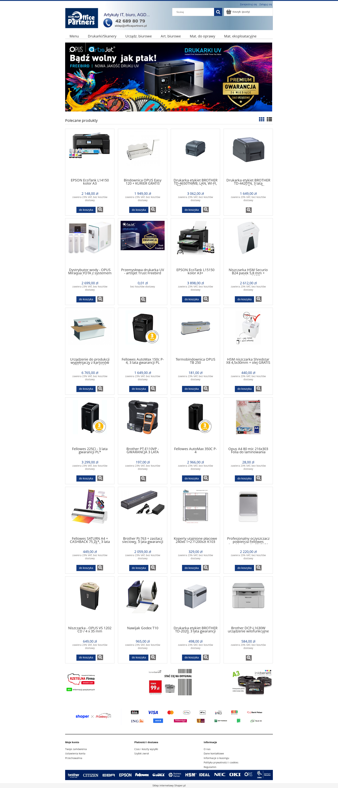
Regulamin (210, 767)
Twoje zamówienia (76, 749)
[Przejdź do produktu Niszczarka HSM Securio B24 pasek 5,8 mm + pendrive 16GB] (248, 243)
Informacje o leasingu (216, 758)
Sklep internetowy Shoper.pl (169, 785)
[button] (100, 209)
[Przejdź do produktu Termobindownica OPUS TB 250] (195, 332)
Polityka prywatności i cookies (221, 762)
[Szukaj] (218, 12)
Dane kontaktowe (214, 753)
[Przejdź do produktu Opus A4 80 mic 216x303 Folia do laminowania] (248, 422)
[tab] (151, 109)
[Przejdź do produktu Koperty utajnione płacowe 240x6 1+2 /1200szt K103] (195, 511)
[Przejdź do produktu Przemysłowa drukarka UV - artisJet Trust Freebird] (143, 243)
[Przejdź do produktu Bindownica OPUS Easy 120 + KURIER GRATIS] (143, 153)
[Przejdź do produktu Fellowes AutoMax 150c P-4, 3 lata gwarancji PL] (143, 332)
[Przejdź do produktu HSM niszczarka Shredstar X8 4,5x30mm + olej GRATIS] (248, 332)
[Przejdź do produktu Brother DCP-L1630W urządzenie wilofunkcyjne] (248, 601)
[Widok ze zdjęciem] (261, 119)
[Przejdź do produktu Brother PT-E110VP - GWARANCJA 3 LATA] (143, 422)
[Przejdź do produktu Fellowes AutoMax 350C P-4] (195, 422)
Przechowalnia (73, 758)
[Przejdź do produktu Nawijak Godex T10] (143, 601)
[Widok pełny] (269, 119)
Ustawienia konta (75, 753)
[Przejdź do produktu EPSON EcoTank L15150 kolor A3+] (195, 243)
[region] (169, 77)
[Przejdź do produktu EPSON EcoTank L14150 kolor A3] (90, 153)
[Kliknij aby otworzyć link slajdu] (169, 77)
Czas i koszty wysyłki (146, 749)
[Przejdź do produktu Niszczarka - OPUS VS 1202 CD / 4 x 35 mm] (90, 601)
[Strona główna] (109, 17)
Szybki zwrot (141, 753)
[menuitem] (74, 36)
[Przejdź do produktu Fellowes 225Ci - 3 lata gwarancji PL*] (90, 422)
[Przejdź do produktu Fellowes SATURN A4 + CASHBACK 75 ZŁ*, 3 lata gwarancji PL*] (90, 511)
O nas (207, 749)
